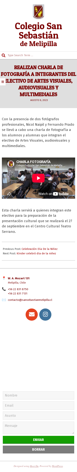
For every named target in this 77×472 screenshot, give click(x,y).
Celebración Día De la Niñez (40, 249)
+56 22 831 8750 (18, 289)
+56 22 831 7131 (17, 293)
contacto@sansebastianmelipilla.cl (30, 300)
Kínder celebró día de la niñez (36, 253)
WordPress (57, 466)
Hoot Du (34, 466)
